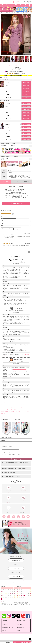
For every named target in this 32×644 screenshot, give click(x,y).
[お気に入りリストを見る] (25, 1)
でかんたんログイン (23, 511)
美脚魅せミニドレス (5, 405)
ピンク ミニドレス (13, 405)
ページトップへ (30, 639)
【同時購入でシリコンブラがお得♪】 (8, 143)
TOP (1, 12)
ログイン (15, 568)
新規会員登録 (15, 560)
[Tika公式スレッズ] (8, 516)
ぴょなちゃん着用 (4, 409)
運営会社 (4, 630)
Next (30, 34)
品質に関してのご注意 (6, 452)
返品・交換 (19, 624)
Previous (1, 34)
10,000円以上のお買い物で (8, 491)
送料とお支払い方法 (21, 620)
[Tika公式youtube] (28, 516)
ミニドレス (4, 12)
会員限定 (8, 501)
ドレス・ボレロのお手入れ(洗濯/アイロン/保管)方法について (13, 454)
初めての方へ (5, 620)
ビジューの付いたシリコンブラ (19, 369)
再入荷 (11, 409)
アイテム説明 (5, 181)
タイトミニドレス (10, 12)
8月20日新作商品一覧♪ (5, 411)
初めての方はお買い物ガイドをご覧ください (10, 449)
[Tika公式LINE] (18, 516)
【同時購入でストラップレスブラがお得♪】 (10, 156)
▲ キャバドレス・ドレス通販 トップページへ (22, 580)
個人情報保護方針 (20, 627)
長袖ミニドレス (23, 407)
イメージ (16, 181)
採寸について (4, 451)
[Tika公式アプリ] (16, 523)
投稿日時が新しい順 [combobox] (6, 228)
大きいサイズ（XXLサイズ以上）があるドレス (10, 407)
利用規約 (19, 630)
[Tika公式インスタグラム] (4, 516)
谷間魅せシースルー (17, 409)
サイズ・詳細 (26, 181)
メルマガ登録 (15, 577)
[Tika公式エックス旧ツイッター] (13, 516)
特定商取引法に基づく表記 (8, 627)
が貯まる (8, 511)
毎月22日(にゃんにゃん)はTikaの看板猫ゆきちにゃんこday (12, 413)
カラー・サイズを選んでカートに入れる (22, 642)
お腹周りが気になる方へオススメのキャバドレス (21, 411)
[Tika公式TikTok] (23, 516)
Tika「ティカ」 (10, 170)
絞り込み (18, 229)
